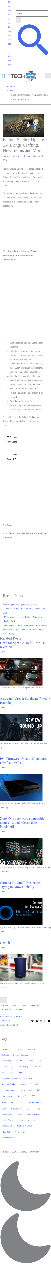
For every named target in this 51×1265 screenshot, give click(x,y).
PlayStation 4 (7, 1096)
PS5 (23, 1102)
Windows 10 (7, 1126)
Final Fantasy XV (8, 1067)
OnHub (5, 943)
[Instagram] (41, 1021)
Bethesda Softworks (20, 1055)
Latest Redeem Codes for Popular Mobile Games (25, 625)
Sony (4, 1109)
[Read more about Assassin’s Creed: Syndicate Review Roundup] (21, 727)
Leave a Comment (11, 156)
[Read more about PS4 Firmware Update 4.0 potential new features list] (21, 787)
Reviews (9, 60)
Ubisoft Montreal (33, 1115)
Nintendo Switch (9, 1090)
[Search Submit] (18, 20)
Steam (28, 1109)
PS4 (4, 1102)
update (20, 1120)
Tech (9, 21)
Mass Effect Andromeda (11, 1078)
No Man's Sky (26, 1090)
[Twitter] (32, 1021)
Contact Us (5, 1020)
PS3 (33, 1096)
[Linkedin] (36, 1021)
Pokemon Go (22, 1096)
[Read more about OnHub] (21, 967)
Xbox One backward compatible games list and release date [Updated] (22, 823)
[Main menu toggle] (48, 75)
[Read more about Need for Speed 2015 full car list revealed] (21, 671)
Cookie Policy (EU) (9, 1025)
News (9, 12)
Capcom (19, 1060)
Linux (12, 1073)
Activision (6, 1049)
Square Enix (16, 1109)
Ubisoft (19, 1114)
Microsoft (29, 1078)
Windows (31, 1120)
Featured (9, 31)
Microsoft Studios (9, 1084)
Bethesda (5, 1055)
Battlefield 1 (32, 1050)
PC (38, 1090)
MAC (21, 1073)
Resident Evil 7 (35, 1102)
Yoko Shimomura (8, 1138)
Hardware (37, 1067)
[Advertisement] (24, 229)
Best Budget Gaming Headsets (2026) (20, 604)
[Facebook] (45, 1021)
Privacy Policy (15, 1016)
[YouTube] (49, 1021)
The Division (7, 1115)
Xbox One (20, 1132)
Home (9, 4)
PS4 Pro (14, 1102)
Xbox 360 (6, 1132)
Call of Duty (6, 1060)
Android (18, 1049)
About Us (4, 1016)
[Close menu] (3, 1000)
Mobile (23, 1084)
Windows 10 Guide (24, 1126)
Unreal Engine (7, 1120)
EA (40, 1060)
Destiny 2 (30, 1060)
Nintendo (35, 1084)
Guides (9, 43)
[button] (9, 52)
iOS (3, 1073)
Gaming (24, 1066)
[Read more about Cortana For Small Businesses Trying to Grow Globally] (21, 911)
